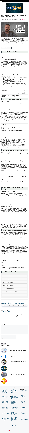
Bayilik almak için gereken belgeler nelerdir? (8, 288)
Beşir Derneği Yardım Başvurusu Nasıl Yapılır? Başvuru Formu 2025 (24, 410)
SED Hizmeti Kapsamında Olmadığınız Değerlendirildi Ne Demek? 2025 (14, 396)
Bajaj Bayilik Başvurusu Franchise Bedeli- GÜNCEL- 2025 (17, 356)
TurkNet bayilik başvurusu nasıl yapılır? (8, 285)
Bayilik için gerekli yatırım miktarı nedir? (8, 282)
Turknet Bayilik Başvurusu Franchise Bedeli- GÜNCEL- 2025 (18, 368)
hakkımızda (14, 425)
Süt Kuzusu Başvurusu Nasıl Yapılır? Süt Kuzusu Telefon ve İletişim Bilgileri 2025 (24, 416)
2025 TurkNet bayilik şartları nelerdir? (8, 279)
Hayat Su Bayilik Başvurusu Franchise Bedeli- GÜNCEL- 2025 (18, 350)
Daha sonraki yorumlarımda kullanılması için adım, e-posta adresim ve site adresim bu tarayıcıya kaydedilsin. (14, 340)
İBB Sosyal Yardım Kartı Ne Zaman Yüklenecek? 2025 (14, 406)
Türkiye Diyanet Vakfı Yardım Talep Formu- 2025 (14, 409)
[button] (26, 1)
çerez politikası (14, 427)
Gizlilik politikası (14, 426)
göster (9, 47)
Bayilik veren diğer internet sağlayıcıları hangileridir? (10, 291)
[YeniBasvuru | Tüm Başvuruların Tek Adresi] (3, 1)
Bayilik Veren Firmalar (6, 305)
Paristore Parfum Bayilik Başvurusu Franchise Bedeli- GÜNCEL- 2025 (13, 303)
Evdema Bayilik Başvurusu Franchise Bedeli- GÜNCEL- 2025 (12, 302)
